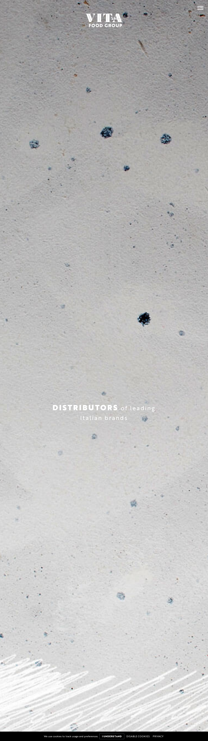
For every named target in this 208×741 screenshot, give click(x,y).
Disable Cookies (138, 736)
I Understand (112, 736)
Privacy (158, 736)
